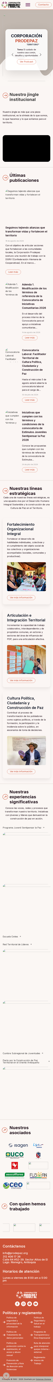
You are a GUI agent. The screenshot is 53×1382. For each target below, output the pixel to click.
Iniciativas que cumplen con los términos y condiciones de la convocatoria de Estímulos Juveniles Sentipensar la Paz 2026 (34, 426)
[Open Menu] (28, 4)
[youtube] (35, 1303)
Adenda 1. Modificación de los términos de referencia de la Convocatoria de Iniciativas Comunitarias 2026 (34, 296)
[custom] (29, 1303)
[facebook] (17, 1303)
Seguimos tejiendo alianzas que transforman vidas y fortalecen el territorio (26, 231)
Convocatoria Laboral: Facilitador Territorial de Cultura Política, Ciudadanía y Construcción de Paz (34, 362)
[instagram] (23, 1303)
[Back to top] (6, 1375)
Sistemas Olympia (43, 1379)
